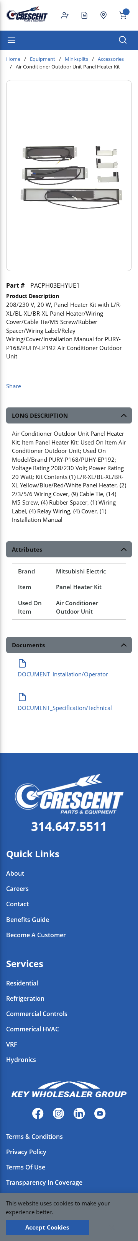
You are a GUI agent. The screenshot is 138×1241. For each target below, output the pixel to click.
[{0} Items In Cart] (119, 15)
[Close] (112, 1227)
